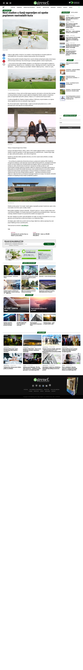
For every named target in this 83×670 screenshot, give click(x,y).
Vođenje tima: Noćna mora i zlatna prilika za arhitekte (12, 368)
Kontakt (53, 391)
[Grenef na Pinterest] (4, 62)
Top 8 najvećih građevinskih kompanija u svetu (36, 324)
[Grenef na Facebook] (4, 55)
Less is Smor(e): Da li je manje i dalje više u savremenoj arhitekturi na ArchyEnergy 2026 (73, 39)
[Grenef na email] (4, 64)
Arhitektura (46, 7)
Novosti (65, 7)
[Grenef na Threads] (50, 385)
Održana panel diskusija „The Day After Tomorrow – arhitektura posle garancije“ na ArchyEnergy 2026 (32, 369)
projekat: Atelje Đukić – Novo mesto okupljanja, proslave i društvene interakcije (32, 350)
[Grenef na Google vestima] (43, 386)
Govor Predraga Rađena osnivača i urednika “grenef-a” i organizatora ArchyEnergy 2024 (73, 97)
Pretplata (36, 391)
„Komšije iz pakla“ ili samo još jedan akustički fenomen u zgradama (73, 19)
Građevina (19, 7)
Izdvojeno (47, 391)
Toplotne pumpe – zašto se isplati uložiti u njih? (49, 323)
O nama (30, 391)
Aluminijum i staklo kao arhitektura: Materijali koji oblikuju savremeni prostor (51, 369)
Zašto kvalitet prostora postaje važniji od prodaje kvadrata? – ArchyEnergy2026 (69, 350)
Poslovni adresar (55, 389)
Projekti (39, 7)
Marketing (46, 389)
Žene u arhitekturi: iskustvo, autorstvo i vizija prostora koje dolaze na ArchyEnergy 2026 (69, 369)
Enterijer (53, 7)
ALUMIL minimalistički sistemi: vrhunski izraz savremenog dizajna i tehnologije (73, 46)
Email (61, 122)
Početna (13, 7)
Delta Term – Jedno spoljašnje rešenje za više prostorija (73, 32)
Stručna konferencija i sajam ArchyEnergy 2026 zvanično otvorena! (11, 350)
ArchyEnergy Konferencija (36, 389)
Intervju (59, 7)
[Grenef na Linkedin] (46, 386)
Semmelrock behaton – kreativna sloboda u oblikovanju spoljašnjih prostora (71, 53)
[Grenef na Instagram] (40, 386)
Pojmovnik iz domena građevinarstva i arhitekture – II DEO (72, 78)
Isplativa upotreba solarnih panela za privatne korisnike (8, 324)
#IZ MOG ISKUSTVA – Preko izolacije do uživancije (22, 324)
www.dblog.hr (24, 225)
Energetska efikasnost (29, 7)
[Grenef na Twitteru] (4, 58)
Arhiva (70, 7)
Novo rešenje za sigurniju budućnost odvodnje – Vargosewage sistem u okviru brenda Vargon (73, 25)
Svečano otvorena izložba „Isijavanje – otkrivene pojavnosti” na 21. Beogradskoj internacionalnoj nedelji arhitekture (51, 351)
